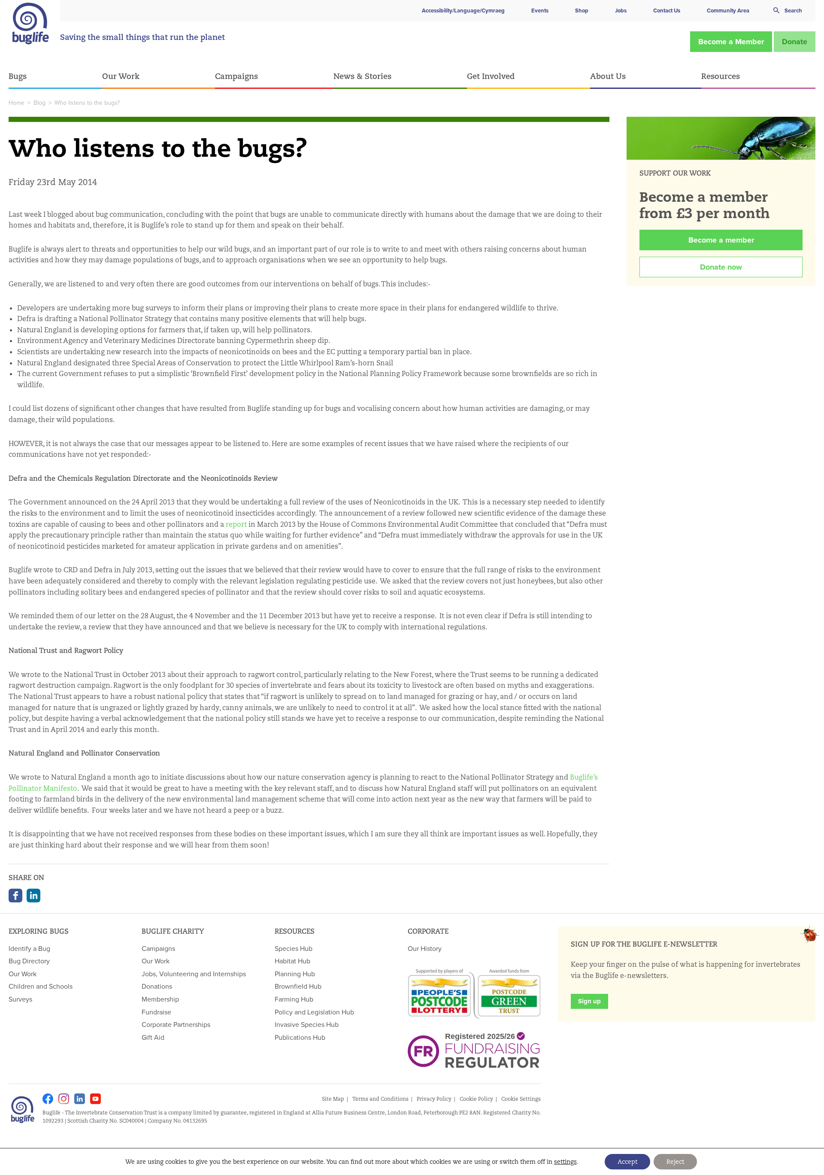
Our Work (120, 76)
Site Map (333, 1099)
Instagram (63, 1098)
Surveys (20, 999)
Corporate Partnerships (176, 1024)
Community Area (728, 10)
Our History (425, 948)
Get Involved (491, 76)
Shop (581, 10)
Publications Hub (300, 1037)
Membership (160, 999)
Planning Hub (295, 973)
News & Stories (362, 76)
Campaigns (236, 76)
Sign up (589, 1001)
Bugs (18, 76)
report (236, 524)
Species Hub (293, 948)
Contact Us (666, 10)
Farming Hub (294, 999)
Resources (720, 76)
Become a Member (731, 41)
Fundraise (156, 1012)
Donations (157, 986)
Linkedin (79, 1098)
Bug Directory (29, 961)
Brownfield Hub (298, 986)
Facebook (15, 895)
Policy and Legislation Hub (314, 1012)
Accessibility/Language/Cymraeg (463, 10)
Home (16, 102)
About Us (608, 76)
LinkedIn (33, 895)
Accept (627, 1162)
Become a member (721, 240)
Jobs (621, 10)
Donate (794, 41)
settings (565, 1162)
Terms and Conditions (380, 1099)
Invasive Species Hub (307, 1024)
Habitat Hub (292, 961)
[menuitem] (55, 76)
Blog (39, 102)
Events (539, 10)
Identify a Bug (29, 948)
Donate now (721, 267)
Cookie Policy (476, 1099)
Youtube (95, 1098)
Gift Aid (153, 1037)
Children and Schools (41, 986)
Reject (675, 1162)
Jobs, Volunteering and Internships (194, 973)
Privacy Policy (434, 1099)
